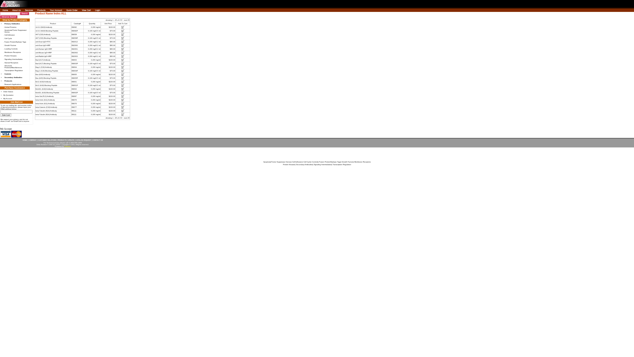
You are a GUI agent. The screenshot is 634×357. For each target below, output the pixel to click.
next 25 (127, 20)
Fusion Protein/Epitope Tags (15, 42)
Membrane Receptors (12, 52)
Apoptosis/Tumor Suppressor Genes (277, 162)
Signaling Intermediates (13, 59)
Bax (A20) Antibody (42, 74)
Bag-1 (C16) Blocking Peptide (46, 71)
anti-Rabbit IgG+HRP (43, 56)
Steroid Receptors (11, 63)
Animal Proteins (10, 27)
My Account (7, 98)
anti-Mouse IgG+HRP (43, 53)
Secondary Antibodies (304, 164)
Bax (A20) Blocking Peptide (45, 78)
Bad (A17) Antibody (42, 60)
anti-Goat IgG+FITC (43, 42)
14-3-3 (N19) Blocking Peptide (46, 31)
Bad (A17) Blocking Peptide (46, 63)
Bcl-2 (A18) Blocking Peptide (46, 85)
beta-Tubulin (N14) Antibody (46, 111)
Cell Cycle (8, 38)
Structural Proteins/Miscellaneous (13, 66)
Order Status (8, 92)
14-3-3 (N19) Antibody (43, 27)
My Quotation (8, 95)
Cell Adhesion (9, 35)
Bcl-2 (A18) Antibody (43, 82)
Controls (315, 162)
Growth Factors (10, 45)
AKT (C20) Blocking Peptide (46, 38)
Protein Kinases (10, 56)
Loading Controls (11, 49)
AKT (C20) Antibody (43, 34)
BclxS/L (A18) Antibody (44, 89)
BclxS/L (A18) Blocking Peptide (47, 93)
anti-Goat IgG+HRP (42, 45)
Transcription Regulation (13, 70)
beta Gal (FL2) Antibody (44, 96)
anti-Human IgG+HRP (43, 49)
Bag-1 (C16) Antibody (43, 67)
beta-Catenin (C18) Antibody (46, 107)
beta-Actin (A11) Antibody (45, 100)
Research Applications (12, 84)
